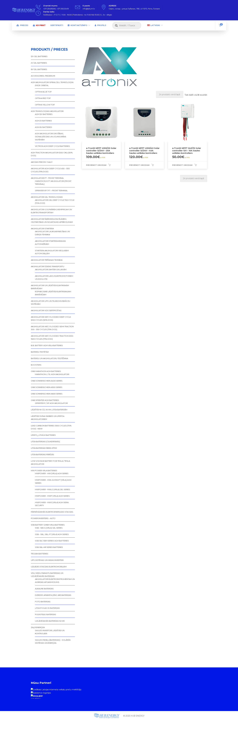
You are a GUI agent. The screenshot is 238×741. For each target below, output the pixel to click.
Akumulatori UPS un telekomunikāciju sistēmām (50, 302)
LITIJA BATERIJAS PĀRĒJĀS (42, 454)
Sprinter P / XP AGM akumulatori (51, 403)
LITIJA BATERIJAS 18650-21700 (44, 448)
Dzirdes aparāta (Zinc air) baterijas (53, 595)
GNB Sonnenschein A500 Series (46, 387)
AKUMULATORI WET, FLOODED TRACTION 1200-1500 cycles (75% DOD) (52, 337)
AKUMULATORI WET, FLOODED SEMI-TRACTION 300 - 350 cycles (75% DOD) (52, 328)
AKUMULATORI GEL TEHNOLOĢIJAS (47, 197)
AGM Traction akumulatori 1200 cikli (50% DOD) (52, 154)
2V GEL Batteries (39, 63)
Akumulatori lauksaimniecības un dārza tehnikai (52, 233)
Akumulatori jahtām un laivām (50, 269)
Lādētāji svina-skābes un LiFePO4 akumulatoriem (47, 417)
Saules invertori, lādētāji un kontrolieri (49, 632)
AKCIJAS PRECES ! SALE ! (42, 162)
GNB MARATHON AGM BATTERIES (46, 371)
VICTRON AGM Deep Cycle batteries (52, 146)
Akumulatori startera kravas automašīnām (50, 242)
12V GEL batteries (39, 56)
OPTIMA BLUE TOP (43, 92)
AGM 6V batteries (43, 127)
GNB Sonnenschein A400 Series (46, 381)
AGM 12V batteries (43, 114)
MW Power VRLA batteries (44, 470)
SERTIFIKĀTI (56, 25)
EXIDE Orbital (42, 85)
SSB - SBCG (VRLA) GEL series (49, 528)
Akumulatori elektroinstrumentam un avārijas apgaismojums (55, 580)
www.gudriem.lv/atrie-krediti (36, 697)
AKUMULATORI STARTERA (42, 228)
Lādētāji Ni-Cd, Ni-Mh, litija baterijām (49, 410)
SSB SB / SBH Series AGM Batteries (52, 541)
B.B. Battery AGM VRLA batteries (47, 345)
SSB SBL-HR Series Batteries (49, 547)
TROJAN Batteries (39, 554)
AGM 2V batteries (43, 121)
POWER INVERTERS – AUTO (43, 518)
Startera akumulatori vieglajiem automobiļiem (52, 252)
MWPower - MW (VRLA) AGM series (51, 473)
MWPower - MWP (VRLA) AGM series (52, 496)
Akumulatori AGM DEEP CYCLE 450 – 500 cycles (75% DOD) (50, 170)
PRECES (24, 25)
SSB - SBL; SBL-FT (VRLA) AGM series (52, 534)
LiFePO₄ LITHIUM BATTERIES (43, 435)
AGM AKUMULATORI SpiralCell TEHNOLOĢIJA (52, 82)
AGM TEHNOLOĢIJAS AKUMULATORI (47, 111)
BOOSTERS (36, 365)
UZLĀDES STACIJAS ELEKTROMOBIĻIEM (49, 566)
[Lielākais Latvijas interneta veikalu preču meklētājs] (56, 689)
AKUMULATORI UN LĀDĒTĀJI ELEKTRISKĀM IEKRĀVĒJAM (50, 287)
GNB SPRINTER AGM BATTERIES (45, 400)
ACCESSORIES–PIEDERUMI (43, 76)
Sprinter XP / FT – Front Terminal (51, 190)
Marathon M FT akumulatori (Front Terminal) (53, 182)
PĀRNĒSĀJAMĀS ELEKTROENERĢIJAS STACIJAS (52, 512)
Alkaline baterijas (44, 588)
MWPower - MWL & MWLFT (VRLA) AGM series (53, 481)
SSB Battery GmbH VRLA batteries (48, 525)
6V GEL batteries (39, 69)
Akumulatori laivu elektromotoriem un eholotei (54, 277)
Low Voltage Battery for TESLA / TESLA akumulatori (50, 462)
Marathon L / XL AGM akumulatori (52, 374)
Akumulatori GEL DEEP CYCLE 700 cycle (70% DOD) (54, 201)
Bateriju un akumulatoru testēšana (49, 358)
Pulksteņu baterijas (45, 614)
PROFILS (101, 25)
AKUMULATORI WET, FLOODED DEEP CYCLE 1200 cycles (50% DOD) (51, 318)
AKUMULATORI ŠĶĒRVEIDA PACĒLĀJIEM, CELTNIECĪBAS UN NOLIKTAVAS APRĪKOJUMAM (52, 220)
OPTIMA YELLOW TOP (45, 105)
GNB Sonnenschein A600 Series (46, 394)
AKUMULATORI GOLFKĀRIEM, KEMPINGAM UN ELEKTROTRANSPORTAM (51, 211)
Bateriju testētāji (40, 352)
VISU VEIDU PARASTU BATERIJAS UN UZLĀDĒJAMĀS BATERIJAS (47, 574)
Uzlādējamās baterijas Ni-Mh (50, 621)
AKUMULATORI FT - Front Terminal (47, 178)
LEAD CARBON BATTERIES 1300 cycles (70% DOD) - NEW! (51, 427)
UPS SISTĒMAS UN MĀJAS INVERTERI (47, 560)
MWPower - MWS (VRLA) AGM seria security (52, 503)
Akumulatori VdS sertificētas (46, 310)
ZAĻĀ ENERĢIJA (38, 627)
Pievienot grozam (96, 165)
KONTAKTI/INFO (79, 25)
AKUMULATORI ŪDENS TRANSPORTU (47, 266)
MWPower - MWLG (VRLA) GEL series (52, 489)
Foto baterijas (42, 601)
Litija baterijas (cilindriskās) (45, 441)
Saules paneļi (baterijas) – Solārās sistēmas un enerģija (53, 641)
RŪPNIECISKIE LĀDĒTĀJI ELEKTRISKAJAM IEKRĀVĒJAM (53, 293)
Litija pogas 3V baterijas (47, 608)
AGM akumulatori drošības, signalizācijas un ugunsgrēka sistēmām (50, 136)
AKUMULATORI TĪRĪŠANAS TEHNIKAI (46, 260)
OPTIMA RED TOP (43, 98)
